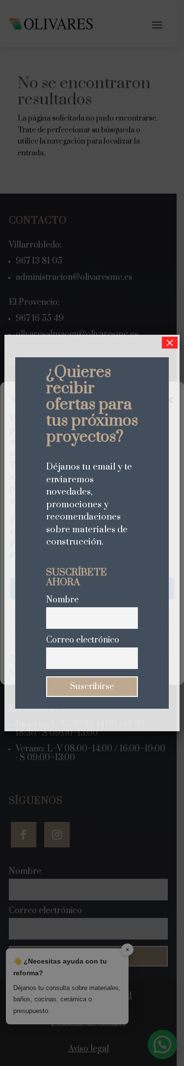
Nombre (62, 600)
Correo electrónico (82, 640)
